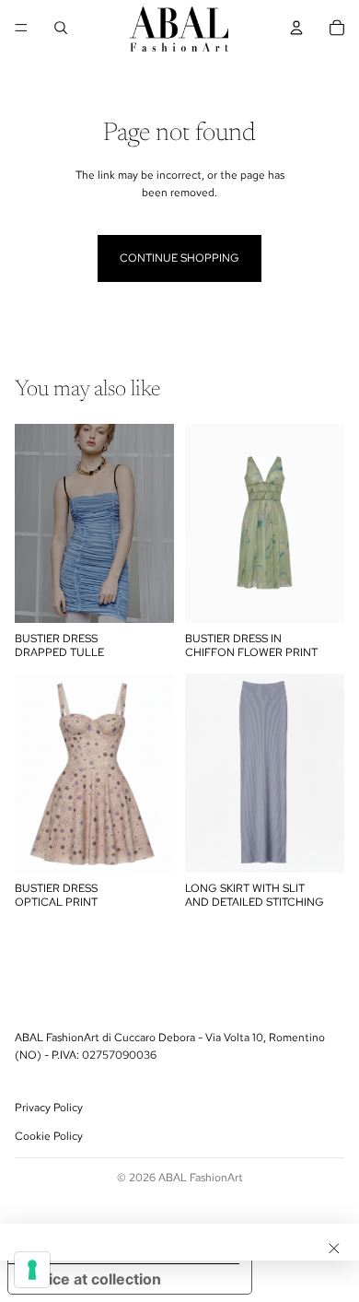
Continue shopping (179, 258)
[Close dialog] (334, 1248)
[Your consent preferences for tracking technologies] (32, 1269)
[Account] (296, 27)
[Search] (61, 27)
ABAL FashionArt (200, 1177)
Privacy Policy (49, 1107)
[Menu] (21, 27)
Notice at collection (92, 1279)
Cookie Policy (49, 1137)
